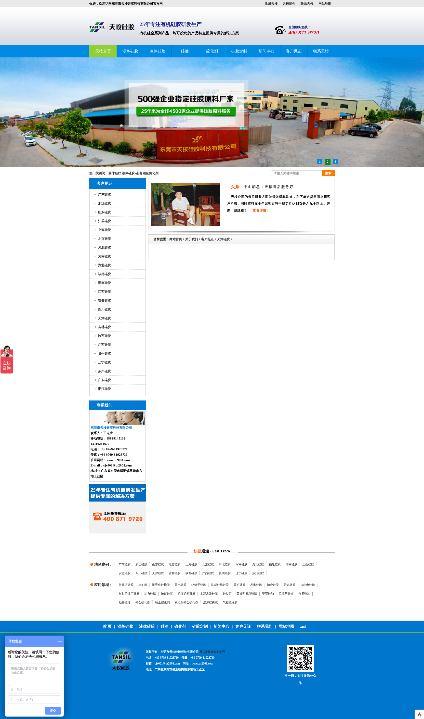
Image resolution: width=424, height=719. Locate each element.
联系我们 (265, 626)
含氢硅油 (304, 593)
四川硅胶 (104, 309)
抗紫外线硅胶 (220, 584)
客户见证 (294, 51)
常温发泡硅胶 (209, 593)
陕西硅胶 (104, 336)
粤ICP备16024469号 (212, 651)
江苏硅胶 (104, 221)
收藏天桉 (271, 3)
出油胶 (142, 584)
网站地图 (324, 3)
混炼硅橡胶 (210, 602)
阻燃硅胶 (289, 584)
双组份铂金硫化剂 (186, 602)
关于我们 (191, 239)
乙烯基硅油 (286, 593)
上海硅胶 (104, 230)
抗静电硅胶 (307, 584)
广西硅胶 (104, 344)
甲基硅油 (268, 593)
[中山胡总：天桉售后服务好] (185, 204)
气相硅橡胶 (230, 602)
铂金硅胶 (273, 584)
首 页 (107, 626)
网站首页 (175, 239)
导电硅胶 (180, 584)
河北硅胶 (104, 247)
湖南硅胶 (104, 283)
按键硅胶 (167, 593)
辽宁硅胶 (104, 362)
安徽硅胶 (104, 300)
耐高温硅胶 (126, 584)
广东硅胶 (104, 194)
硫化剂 (212, 51)
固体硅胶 (114, 173)
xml (303, 626)
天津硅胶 (104, 318)
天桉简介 (289, 3)
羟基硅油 (125, 602)
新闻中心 (266, 51)
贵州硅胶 (104, 353)
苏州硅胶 (104, 371)
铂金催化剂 (162, 602)
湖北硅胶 (104, 265)
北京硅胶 (104, 238)
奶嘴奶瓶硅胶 (186, 593)
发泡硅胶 (256, 584)
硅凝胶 (227, 593)
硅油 (185, 51)
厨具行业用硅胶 (129, 593)
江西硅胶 (104, 291)
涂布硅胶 (150, 593)
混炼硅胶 (130, 51)
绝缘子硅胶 (198, 584)
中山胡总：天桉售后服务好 (269, 187)
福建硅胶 (104, 274)
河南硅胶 (104, 256)
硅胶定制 (239, 51)
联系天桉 (307, 3)
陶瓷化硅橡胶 (161, 584)
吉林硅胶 (104, 327)
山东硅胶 (104, 212)
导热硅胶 (239, 584)
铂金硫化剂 (151, 173)
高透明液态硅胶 (247, 593)
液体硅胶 (157, 51)
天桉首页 (103, 51)
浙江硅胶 (104, 203)
